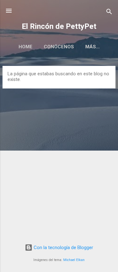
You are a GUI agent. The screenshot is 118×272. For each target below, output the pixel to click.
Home (25, 47)
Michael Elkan (74, 260)
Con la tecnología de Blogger (62, 247)
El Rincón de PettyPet (59, 26)
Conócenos (59, 47)
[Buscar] (109, 12)
